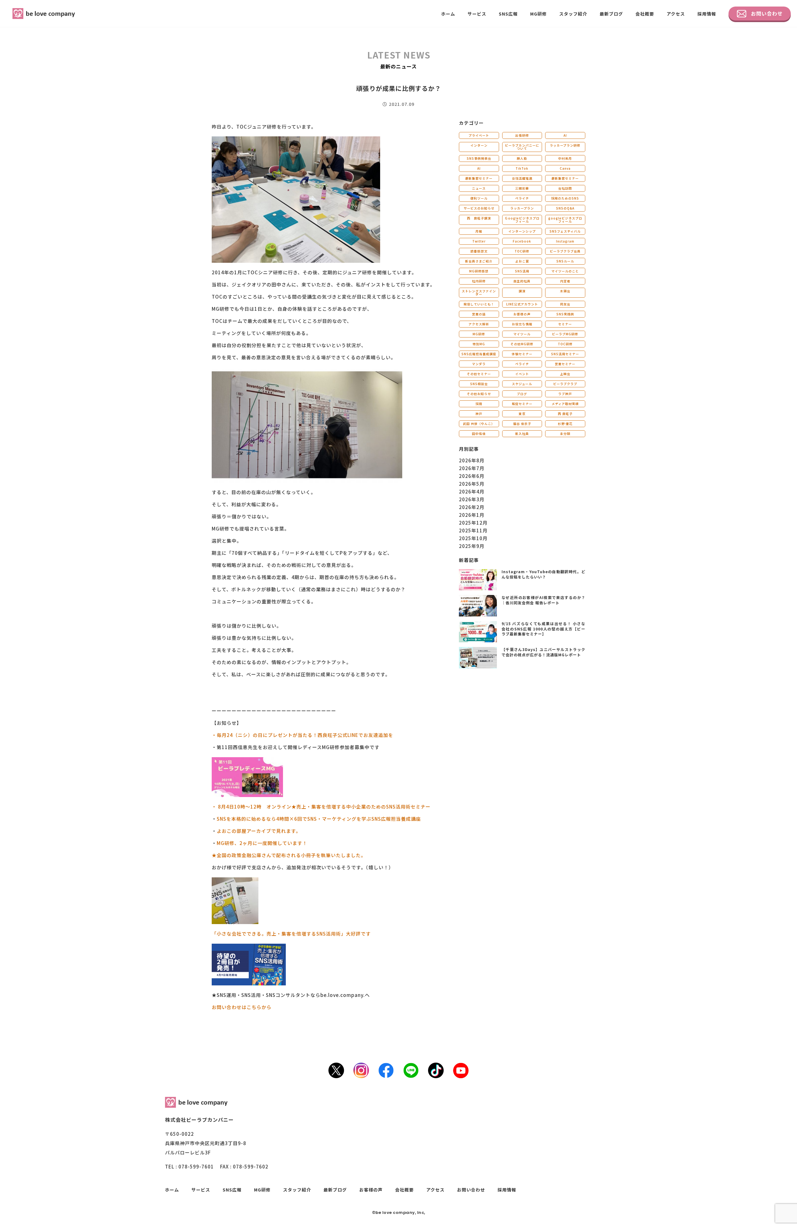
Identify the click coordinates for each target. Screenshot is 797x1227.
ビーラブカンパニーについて (522, 147)
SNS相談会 (479, 383)
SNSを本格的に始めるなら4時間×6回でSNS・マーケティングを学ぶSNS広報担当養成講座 (319, 818)
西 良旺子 (565, 413)
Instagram (565, 241)
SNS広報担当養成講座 (478, 354)
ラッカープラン (522, 208)
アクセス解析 (479, 324)
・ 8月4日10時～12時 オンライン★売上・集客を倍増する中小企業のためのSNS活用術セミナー (321, 806)
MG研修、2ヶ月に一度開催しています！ (262, 843)
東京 (522, 413)
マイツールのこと (565, 271)
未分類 (565, 433)
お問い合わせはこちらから (241, 1007)
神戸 (478, 413)
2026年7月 (471, 468)
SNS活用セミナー (565, 354)
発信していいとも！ (479, 304)
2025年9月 (471, 546)
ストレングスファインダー (479, 292)
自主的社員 (522, 281)
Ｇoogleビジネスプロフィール (522, 220)
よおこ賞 (522, 261)
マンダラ (479, 363)
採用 (478, 403)
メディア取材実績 (565, 403)
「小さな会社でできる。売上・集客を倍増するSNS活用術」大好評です (291, 933)
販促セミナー (522, 403)
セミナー (565, 324)
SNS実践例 (565, 314)
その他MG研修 (522, 344)
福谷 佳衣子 (522, 423)
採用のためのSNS (565, 198)
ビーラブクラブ (565, 383)
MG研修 (538, 14)
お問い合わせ (767, 13)
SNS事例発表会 (479, 158)
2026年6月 (471, 476)
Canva (565, 168)
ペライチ (522, 198)
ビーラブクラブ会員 (565, 251)
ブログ (522, 393)
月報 (478, 231)
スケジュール (522, 383)
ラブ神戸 (565, 393)
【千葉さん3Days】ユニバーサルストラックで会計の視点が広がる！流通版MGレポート (543, 652)
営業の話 (479, 314)
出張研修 (522, 135)
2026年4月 (471, 491)
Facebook (522, 241)
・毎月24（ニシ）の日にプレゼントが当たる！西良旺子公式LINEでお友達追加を (302, 735)
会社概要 (644, 14)
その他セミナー (479, 373)
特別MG (479, 344)
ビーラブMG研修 (565, 334)
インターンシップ (522, 231)
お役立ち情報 (522, 324)
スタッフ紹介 (573, 14)
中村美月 (565, 158)
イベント (522, 373)
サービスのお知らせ (479, 208)
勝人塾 (522, 158)
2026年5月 (471, 483)
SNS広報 (508, 14)
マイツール (522, 334)
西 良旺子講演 (479, 218)
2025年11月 (473, 530)
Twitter (479, 241)
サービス (477, 14)
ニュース (479, 188)
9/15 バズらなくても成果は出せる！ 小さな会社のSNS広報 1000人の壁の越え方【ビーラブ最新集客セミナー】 (543, 629)
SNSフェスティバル (565, 231)
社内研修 (479, 281)
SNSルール (565, 261)
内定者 (565, 281)
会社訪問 (565, 188)
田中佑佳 (479, 433)
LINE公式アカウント (522, 304)
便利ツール (479, 198)
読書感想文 (479, 251)
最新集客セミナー (479, 178)
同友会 (565, 304)
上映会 (565, 373)
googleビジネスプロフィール (565, 220)
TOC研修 (522, 251)
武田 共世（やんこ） (479, 423)
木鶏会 (565, 291)
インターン (479, 145)
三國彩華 (522, 188)
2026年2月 (471, 507)
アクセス (676, 14)
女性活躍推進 (522, 178)
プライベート (479, 135)
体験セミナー (522, 354)
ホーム (448, 14)
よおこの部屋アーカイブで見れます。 (259, 831)
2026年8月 (471, 460)
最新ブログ (611, 14)
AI (565, 135)
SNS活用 (522, 271)
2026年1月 (471, 515)
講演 (522, 291)
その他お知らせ (479, 393)
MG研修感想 (478, 271)
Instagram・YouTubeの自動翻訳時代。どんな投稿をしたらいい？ (543, 574)
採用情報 (706, 14)
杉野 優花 (565, 423)
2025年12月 (473, 522)
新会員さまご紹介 (479, 261)
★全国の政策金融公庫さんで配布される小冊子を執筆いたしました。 (289, 855)
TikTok (522, 168)
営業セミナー (565, 363)
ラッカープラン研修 (565, 145)
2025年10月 (473, 538)
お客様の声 (522, 314)
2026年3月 (471, 499)
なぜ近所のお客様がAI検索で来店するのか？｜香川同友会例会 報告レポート (543, 600)
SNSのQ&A (565, 208)
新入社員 (522, 433)
